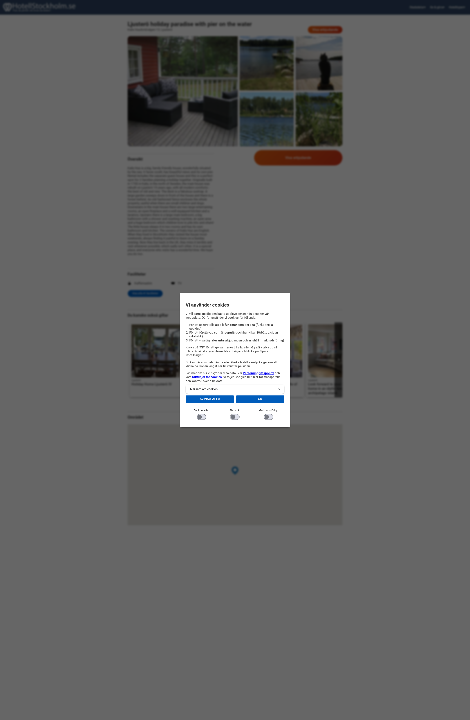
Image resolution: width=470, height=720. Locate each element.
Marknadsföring (268, 410)
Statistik (234, 410)
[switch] (201, 417)
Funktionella (201, 410)
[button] (235, 389)
